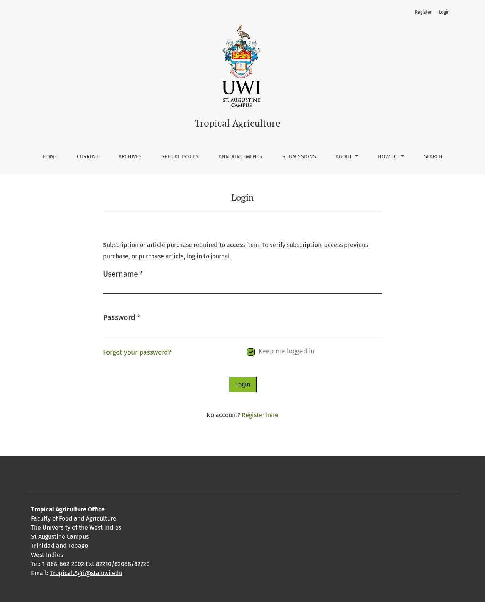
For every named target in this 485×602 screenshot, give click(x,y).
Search (433, 156)
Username (123, 273)
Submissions (299, 156)
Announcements (240, 156)
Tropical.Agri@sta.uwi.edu (86, 573)
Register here (260, 415)
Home (49, 156)
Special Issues (180, 156)
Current (88, 156)
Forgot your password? (137, 353)
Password (122, 317)
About (345, 156)
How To (388, 156)
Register (423, 12)
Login (444, 12)
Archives (130, 156)
